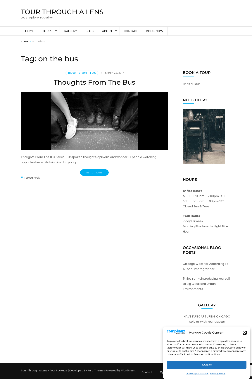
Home (29, 31)
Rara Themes (96, 370)
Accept (207, 365)
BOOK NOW (154, 31)
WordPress (128, 370)
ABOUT (107, 31)
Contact (131, 31)
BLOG (89, 31)
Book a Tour (191, 84)
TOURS (47, 31)
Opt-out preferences (197, 373)
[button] (244, 332)
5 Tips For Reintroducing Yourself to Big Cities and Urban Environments (206, 283)
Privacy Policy (217, 373)
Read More (94, 172)
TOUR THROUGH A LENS (62, 12)
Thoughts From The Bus (82, 72)
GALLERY (70, 31)
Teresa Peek (32, 178)
